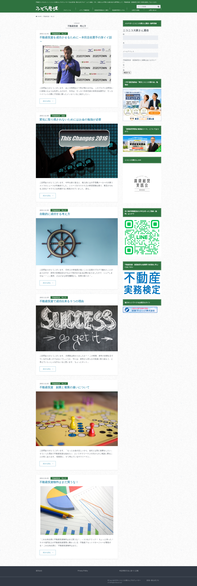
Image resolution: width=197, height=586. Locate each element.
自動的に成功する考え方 (55, 213)
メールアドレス (128, 51)
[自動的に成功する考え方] (77, 264)
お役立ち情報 (135, 10)
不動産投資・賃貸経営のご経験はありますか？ (139, 60)
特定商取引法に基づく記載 (129, 571)
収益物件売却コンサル (118, 10)
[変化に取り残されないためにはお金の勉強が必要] (77, 177)
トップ (50, 10)
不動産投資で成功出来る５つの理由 (62, 301)
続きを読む (47, 101)
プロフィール (67, 10)
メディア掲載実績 (84, 10)
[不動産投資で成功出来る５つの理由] (77, 350)
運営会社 (39, 571)
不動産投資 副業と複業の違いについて (65, 387)
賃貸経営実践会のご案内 (101, 10)
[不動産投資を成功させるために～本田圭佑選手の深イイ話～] (77, 82)
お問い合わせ (152, 10)
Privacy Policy (83, 571)
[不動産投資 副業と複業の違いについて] (77, 445)
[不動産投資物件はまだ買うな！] (76, 533)
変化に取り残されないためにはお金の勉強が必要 (70, 119)
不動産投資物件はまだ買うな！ (59, 482)
